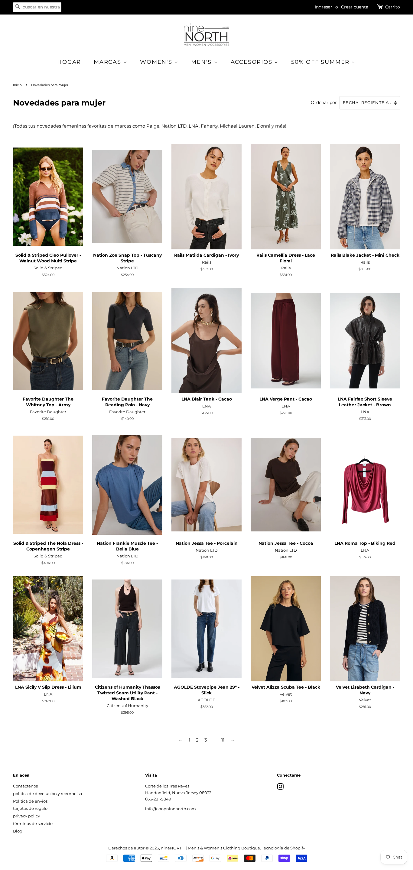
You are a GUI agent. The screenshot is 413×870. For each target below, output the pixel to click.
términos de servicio (33, 823)
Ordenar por (324, 102)
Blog (17, 831)
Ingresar (323, 7)
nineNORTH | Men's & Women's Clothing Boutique (210, 848)
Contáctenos (25, 786)
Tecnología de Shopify (283, 848)
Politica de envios (30, 801)
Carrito (392, 7)
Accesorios (253, 62)
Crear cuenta (354, 7)
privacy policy (26, 816)
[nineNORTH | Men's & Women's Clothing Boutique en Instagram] (280, 788)
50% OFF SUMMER (321, 62)
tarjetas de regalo (30, 808)
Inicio (17, 85)
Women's (157, 62)
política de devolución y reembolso (47, 793)
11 (222, 740)
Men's (202, 62)
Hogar (69, 62)
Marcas (108, 62)
